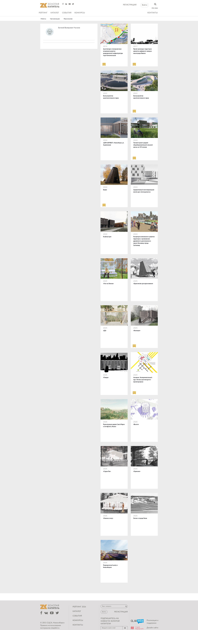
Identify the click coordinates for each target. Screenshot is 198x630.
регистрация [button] (121, 612)
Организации (55, 19)
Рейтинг (43, 13)
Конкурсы (79, 13)
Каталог (55, 13)
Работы (43, 19)
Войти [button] (144, 5)
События (66, 13)
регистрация (129, 5)
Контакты (152, 13)
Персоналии (68, 19)
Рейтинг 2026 (79, 607)
